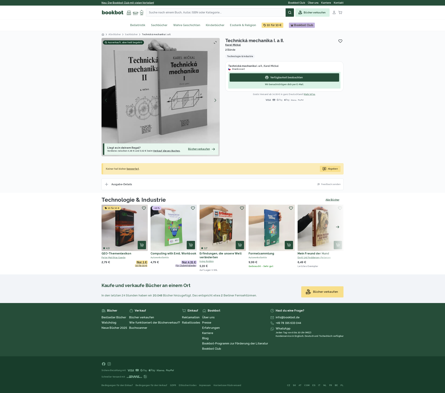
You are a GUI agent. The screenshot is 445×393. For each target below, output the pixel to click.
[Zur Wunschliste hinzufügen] (340, 41)
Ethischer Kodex (187, 385)
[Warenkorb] (340, 12)
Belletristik (137, 25)
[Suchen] (290, 12)
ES (313, 385)
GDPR (173, 385)
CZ (288, 385)
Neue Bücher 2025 (114, 327)
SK (294, 385)
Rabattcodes (191, 322)
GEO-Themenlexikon (116, 253)
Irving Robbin (207, 261)
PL (342, 385)
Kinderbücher (215, 25)
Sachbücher (159, 25)
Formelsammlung (261, 253)
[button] (161, 97)
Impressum (205, 385)
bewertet (133, 168)
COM (307, 385)
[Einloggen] (334, 12)
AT (300, 385)
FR (330, 385)
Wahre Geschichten (186, 25)
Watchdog (109, 322)
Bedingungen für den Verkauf (151, 385)
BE (336, 385)
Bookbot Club (211, 348)
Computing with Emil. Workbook (173, 253)
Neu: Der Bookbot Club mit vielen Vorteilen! (128, 2)
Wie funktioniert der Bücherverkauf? (154, 322)
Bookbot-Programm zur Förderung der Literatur (235, 343)
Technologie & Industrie (134, 199)
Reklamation (191, 317)
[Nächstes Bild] (215, 100)
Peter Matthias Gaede (114, 257)
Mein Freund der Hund (313, 253)
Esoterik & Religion (243, 25)
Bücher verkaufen (141, 317)
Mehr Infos (309, 94)
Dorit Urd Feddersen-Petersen (314, 257)
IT (319, 385)
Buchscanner (138, 327)
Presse (206, 322)
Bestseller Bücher (114, 317)
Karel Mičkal (233, 45)
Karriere (207, 333)
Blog (205, 338)
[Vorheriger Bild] (106, 100)
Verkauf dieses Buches (166, 151)
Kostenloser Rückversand (227, 385)
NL (325, 385)
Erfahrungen (211, 327)
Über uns (208, 317)
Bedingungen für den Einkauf (117, 385)
